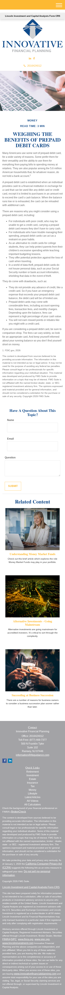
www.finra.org (25, 939)
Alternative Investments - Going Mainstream (32, 623)
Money (32, 790)
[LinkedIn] (30, 58)
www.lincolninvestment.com (17, 943)
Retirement (32, 771)
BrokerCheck (18, 811)
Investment (33, 775)
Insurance (32, 782)
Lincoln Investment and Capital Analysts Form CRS (32, 16)
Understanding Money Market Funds (32, 554)
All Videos (32, 801)
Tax (33, 786)
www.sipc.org (42, 939)
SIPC (14, 939)
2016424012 (34, 65)
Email (10, 438)
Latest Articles (32, 797)
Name (10, 420)
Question (10, 457)
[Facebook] (34, 58)
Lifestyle (32, 793)
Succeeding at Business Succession (32, 695)
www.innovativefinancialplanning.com (35, 973)
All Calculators (32, 804)
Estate (32, 779)
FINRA (6, 939)
